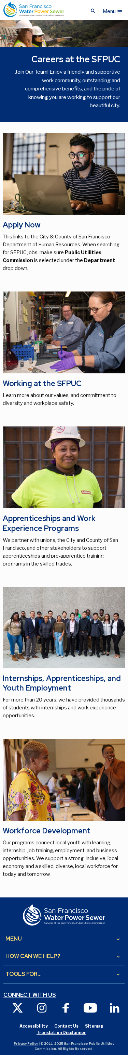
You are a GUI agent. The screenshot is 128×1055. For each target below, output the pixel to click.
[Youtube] (90, 1007)
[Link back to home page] (33, 9)
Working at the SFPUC (42, 383)
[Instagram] (42, 1007)
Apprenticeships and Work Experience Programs (49, 523)
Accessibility (33, 1026)
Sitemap (94, 1026)
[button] (113, 9)
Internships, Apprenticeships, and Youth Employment (62, 683)
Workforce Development (46, 831)
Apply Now (22, 225)
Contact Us (66, 1026)
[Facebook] (66, 1007)
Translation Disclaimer (61, 1032)
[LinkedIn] (115, 1007)
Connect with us (29, 995)
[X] (18, 1007)
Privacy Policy (26, 1043)
